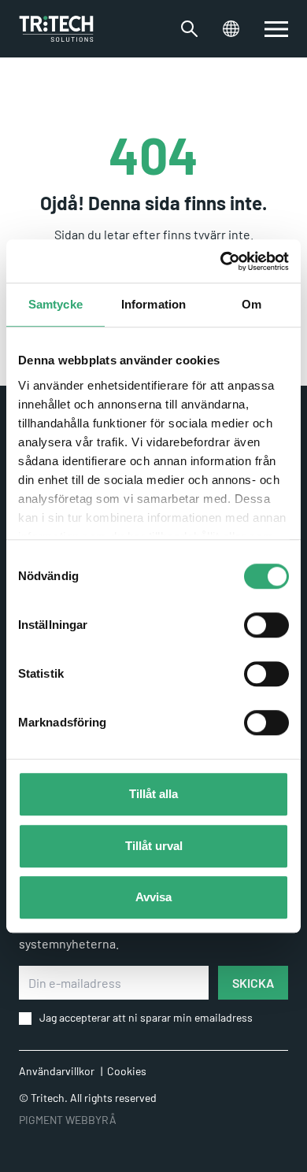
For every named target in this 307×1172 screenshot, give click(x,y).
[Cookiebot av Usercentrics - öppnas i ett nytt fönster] (221, 261)
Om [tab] (251, 304)
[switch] (266, 625)
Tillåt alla (153, 793)
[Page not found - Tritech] (56, 29)
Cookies (126, 1071)
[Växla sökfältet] (189, 28)
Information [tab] (153, 304)
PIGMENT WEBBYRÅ (68, 1119)
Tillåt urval (154, 845)
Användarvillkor (56, 1071)
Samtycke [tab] (55, 304)
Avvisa (153, 897)
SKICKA (253, 982)
